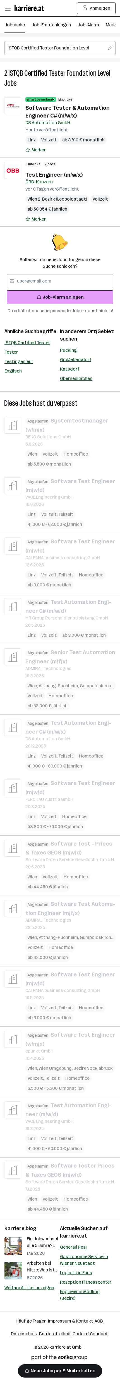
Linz (32, 140)
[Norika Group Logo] (59, 1358)
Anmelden (100, 8)
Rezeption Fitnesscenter (85, 1282)
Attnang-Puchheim (59, 685)
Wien (32, 454)
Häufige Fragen (31, 1321)
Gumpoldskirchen (98, 685)
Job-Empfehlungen (51, 25)
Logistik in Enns (76, 1272)
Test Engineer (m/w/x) (54, 174)
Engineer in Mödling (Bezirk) (80, 1295)
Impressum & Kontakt (70, 1321)
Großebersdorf (75, 359)
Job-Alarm (88, 25)
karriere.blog (20, 1228)
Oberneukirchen (76, 378)
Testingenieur (18, 361)
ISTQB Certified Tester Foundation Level (59, 73)
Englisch (13, 371)
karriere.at (73, 1236)
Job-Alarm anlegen (63, 297)
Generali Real (73, 1247)
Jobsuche (14, 25)
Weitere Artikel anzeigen (29, 1287)
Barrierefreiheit (55, 1333)
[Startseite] (31, 8)
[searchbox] (60, 48)
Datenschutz (24, 1333)
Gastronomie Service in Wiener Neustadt (84, 1260)
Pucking (68, 350)
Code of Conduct (90, 1333)
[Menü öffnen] (7, 8)
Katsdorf (69, 369)
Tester (11, 352)
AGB (99, 1321)
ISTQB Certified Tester (27, 342)
